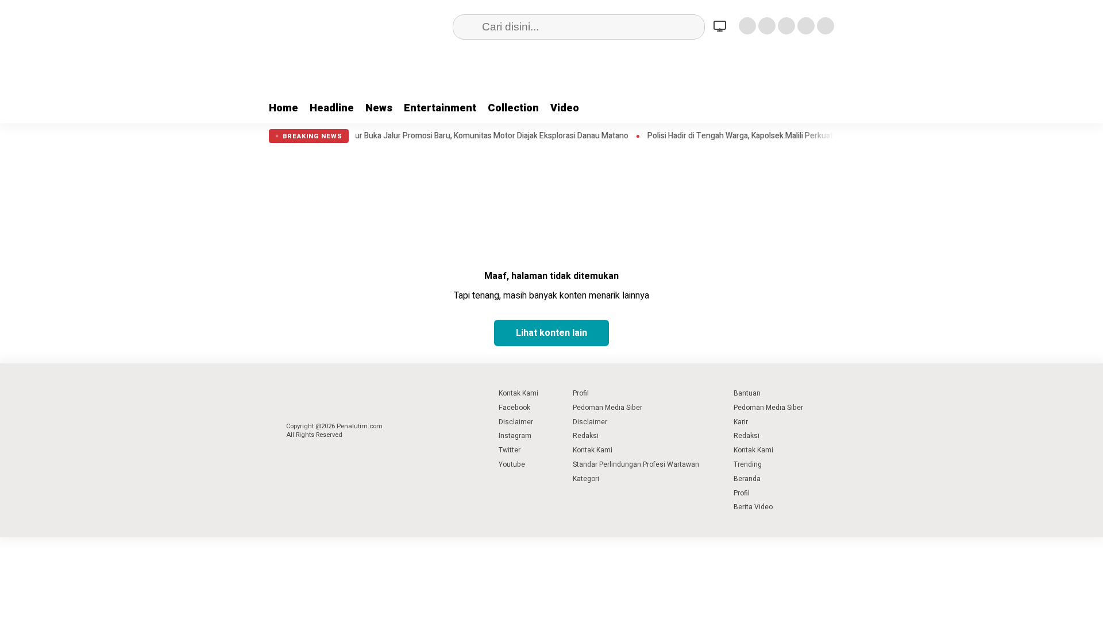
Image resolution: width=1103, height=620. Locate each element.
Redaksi (586, 436)
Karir (741, 422)
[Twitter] (767, 25)
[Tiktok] (825, 25)
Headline (332, 108)
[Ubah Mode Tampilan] (721, 25)
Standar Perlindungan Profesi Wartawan (636, 464)
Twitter (509, 450)
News (378, 108)
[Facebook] (747, 25)
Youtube (512, 464)
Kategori (586, 479)
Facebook (514, 407)
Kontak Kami (518, 393)
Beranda (747, 479)
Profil (581, 393)
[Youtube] (806, 25)
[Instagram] (786, 25)
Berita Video (753, 507)
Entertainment (440, 108)
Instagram (515, 436)
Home (283, 108)
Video (564, 108)
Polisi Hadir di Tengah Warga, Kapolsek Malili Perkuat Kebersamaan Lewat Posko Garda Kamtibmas (803, 136)
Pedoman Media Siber (607, 407)
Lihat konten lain (551, 333)
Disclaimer (516, 422)
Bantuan (747, 393)
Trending (748, 464)
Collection (513, 108)
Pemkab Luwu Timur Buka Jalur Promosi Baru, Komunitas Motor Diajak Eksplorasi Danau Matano (441, 136)
